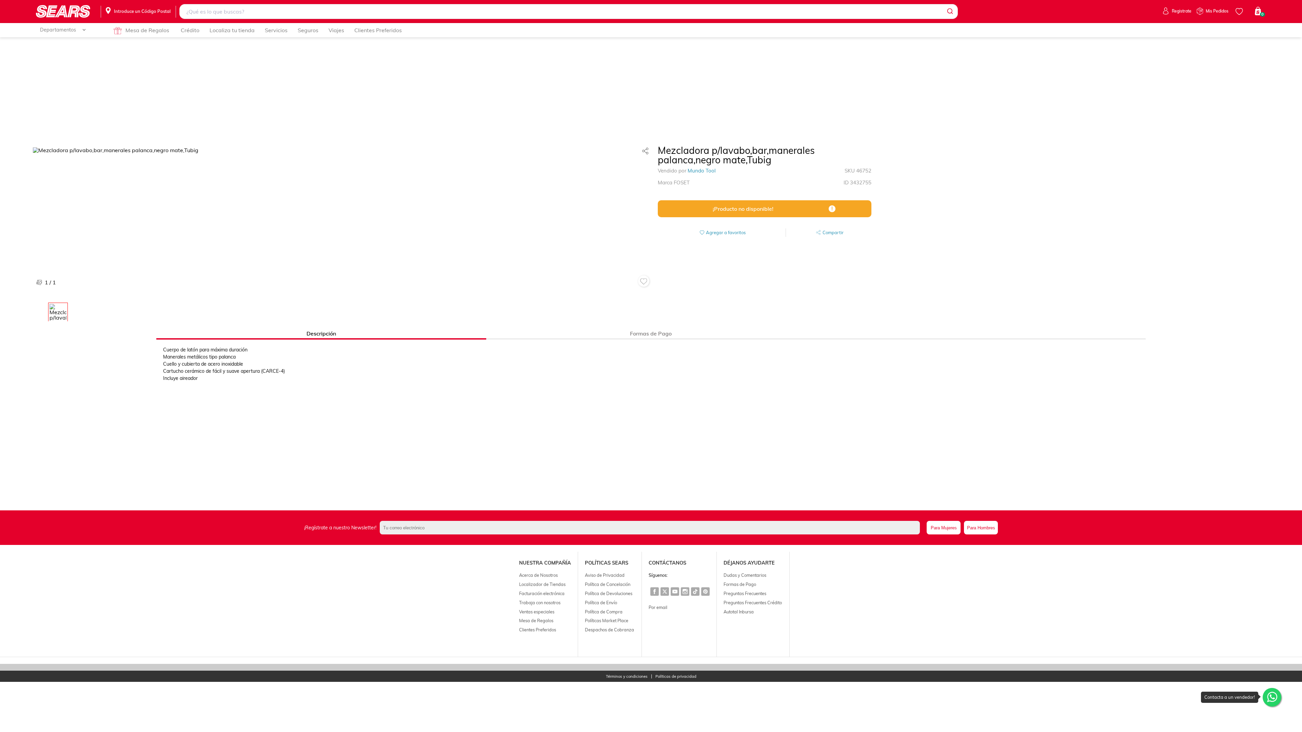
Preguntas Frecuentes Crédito (753, 602)
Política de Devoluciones (608, 593)
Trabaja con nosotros (539, 602)
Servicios (276, 30)
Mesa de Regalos (147, 30)
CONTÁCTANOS (667, 563)
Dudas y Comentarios (745, 575)
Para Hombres (981, 527)
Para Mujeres (944, 527)
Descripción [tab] (321, 333)
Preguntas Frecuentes (745, 593)
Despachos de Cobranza (609, 629)
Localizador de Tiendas (542, 584)
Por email (658, 607)
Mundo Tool (702, 170)
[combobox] (568, 11)
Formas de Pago (740, 584)
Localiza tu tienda (232, 30)
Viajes (336, 30)
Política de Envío (601, 602)
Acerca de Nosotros (538, 575)
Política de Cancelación (607, 584)
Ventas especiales (536, 611)
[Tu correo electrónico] (651, 527)
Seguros (308, 30)
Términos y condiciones (627, 676)
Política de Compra (604, 611)
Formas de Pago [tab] (651, 333)
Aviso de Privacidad (605, 575)
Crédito (190, 30)
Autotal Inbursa (739, 611)
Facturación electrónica (542, 593)
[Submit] (950, 11)
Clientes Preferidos (378, 30)
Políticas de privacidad (675, 676)
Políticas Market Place (606, 620)
